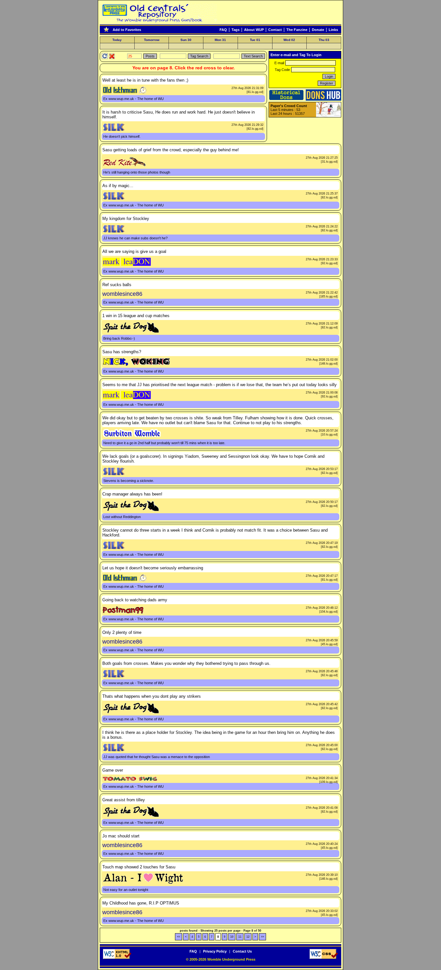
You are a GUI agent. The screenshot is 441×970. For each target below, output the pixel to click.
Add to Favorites (127, 30)
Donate (318, 30)
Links (333, 30)
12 (248, 936)
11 (239, 936)
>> (262, 936)
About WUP (254, 30)
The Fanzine (296, 30)
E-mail (279, 63)
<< (178, 936)
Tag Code (282, 70)
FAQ (223, 30)
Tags (235, 30)
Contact (275, 30)
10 (231, 936)
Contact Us (242, 951)
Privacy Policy (215, 951)
